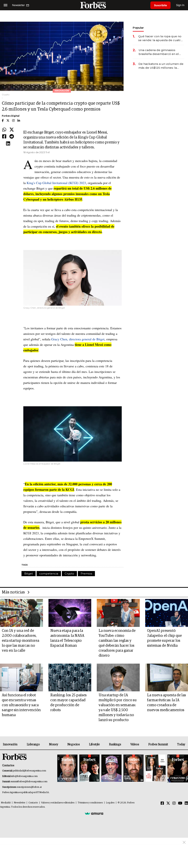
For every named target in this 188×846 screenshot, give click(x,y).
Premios (86, 573)
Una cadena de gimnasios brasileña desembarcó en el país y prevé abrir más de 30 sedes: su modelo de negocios (160, 52)
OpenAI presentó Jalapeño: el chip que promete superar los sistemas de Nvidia (164, 638)
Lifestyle (94, 744)
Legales (110, 803)
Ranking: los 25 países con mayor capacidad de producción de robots (68, 702)
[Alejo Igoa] (111, 768)
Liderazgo (33, 744)
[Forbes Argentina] (94, 5)
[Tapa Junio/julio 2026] (67, 768)
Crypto (69, 573)
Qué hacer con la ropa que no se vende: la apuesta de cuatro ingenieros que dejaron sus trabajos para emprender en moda (160, 38)
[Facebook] (4, 136)
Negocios (73, 744)
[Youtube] (180, 803)
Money (53, 744)
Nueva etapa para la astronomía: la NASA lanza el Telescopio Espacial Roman (67, 638)
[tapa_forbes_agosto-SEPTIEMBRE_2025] (177, 768)
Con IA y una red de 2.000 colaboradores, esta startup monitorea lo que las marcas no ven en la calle (20, 640)
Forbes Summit (158, 744)
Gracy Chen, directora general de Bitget (77, 339)
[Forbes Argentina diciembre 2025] (133, 768)
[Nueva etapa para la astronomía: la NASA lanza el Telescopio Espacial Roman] (69, 613)
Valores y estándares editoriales (58, 803)
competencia (48, 573)
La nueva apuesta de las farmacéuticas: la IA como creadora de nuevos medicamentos (166, 702)
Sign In (180, 5)
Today (181, 744)
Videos (134, 744)
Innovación (10, 744)
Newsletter (19, 803)
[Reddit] (11, 136)
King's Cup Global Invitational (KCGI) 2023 (56, 183)
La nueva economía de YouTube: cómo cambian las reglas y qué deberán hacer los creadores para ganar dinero (117, 643)
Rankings (115, 744)
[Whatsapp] (4, 129)
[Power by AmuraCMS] (94, 813)
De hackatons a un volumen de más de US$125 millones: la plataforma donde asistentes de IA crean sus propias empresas (160, 66)
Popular (138, 27)
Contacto (33, 803)
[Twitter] (11, 129)
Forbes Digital (10, 115)
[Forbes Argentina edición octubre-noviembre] (155, 768)
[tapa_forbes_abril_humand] (89, 768)
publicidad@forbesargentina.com (29, 771)
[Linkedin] (8, 143)
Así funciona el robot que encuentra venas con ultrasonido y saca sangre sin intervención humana (21, 705)
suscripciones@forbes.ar (29, 787)
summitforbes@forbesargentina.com (29, 781)
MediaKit (6, 803)
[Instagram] (174, 803)
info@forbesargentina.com (24, 776)
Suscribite (160, 5)
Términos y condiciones (90, 803)
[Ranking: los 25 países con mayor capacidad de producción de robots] (69, 678)
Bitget (28, 573)
